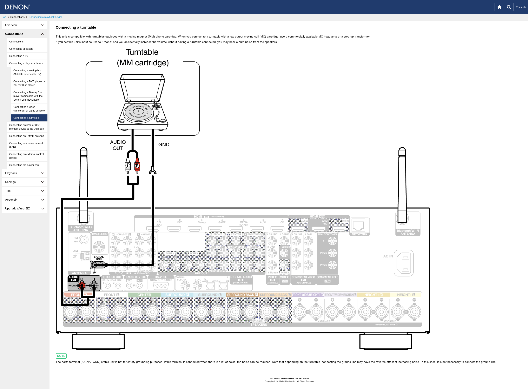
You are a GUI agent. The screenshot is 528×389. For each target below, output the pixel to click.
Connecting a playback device (45, 17)
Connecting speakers (21, 48)
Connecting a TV (18, 56)
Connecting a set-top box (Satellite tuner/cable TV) (27, 72)
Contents (521, 7)
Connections (16, 41)
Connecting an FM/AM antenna (26, 136)
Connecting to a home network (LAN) (26, 145)
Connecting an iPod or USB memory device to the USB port (26, 127)
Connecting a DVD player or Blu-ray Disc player (29, 83)
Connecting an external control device (26, 156)
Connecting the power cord (24, 165)
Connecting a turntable (26, 117)
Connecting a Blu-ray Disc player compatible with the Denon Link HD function (28, 96)
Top (4, 17)
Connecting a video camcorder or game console (29, 109)
